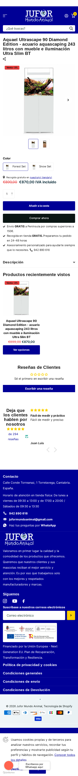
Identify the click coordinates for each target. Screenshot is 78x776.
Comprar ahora (39, 218)
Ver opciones (21, 349)
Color (7, 158)
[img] (15, 428)
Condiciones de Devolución (26, 690)
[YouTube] (14, 601)
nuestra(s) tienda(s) (41, 177)
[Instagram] (5, 601)
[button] (13, 190)
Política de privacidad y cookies (30, 665)
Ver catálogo (5, 15)
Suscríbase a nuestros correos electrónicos (34, 607)
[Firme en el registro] (66, 15)
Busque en (71, 28)
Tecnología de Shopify (58, 706)
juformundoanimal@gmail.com (31, 519)
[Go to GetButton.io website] (9, 772)
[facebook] (23, 601)
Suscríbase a (71, 615)
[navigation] (33, 144)
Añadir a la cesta (39, 205)
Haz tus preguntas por (32, 525)
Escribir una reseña (39, 388)
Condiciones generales (22, 673)
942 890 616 (18, 513)
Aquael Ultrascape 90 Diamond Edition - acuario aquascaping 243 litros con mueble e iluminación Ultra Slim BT (21, 329)
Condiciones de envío (21, 681)
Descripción (13, 262)
